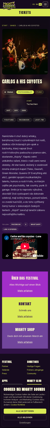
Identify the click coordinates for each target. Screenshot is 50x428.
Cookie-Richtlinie (18, 405)
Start (5, 25)
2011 (16, 110)
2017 (8, 110)
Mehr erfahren (25, 290)
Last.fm (39, 120)
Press (4, 373)
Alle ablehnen (25, 417)
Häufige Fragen (33, 366)
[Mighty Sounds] (9, 6)
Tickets (25, 12)
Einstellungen (25, 422)
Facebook (24, 120)
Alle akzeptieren (25, 411)
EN (37, 4)
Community (31, 373)
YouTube (9, 120)
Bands (13, 25)
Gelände (5, 370)
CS (33, 4)
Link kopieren (10, 229)
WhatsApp (36, 224)
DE (40, 4)
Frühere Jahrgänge (35, 370)
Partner (5, 366)
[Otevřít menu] (45, 4)
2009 (24, 110)
